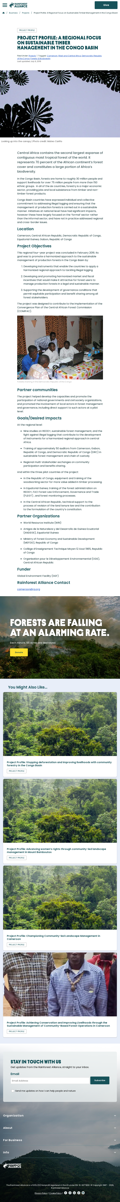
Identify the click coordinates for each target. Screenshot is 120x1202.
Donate (19, 652)
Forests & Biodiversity (40, 58)
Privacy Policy (41, 1193)
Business (13, 13)
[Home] (18, 5)
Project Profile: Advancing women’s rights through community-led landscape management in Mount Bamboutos (56, 850)
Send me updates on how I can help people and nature (45, 1090)
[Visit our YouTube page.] (83, 1192)
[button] (4, 5)
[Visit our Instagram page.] (70, 1192)
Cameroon (52, 55)
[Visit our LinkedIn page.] (74, 1192)
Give (106, 5)
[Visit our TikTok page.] (78, 1192)
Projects (25, 13)
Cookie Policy (55, 1193)
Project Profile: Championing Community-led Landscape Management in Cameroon (53, 937)
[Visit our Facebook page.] (65, 1192)
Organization (13, 1115)
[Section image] (60, 755)
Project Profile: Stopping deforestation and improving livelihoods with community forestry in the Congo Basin (59, 763)
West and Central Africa (69, 55)
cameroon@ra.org (28, 589)
